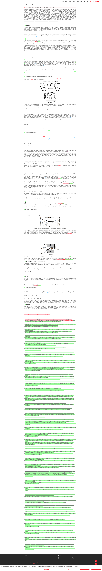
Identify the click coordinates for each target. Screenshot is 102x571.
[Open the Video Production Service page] (96, 561)
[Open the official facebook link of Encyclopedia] (37, 563)
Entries (63, 1)
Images (70, 1)
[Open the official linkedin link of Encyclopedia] (34, 563)
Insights (81, 1)
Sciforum (73, 557)
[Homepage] (4, 1)
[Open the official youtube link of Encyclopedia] (35, 563)
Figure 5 (31, 79)
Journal (74, 1)
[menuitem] (94, 1)
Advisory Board (60, 558)
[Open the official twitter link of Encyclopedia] (32, 563)
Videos (66, 1)
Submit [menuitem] (97, 1)
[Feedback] (96, 564)
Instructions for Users (61, 559)
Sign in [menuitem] (91, 1)
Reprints (77, 1)
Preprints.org (73, 559)
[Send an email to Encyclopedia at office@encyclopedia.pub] (30, 563)
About (85, 1)
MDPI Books (73, 558)
